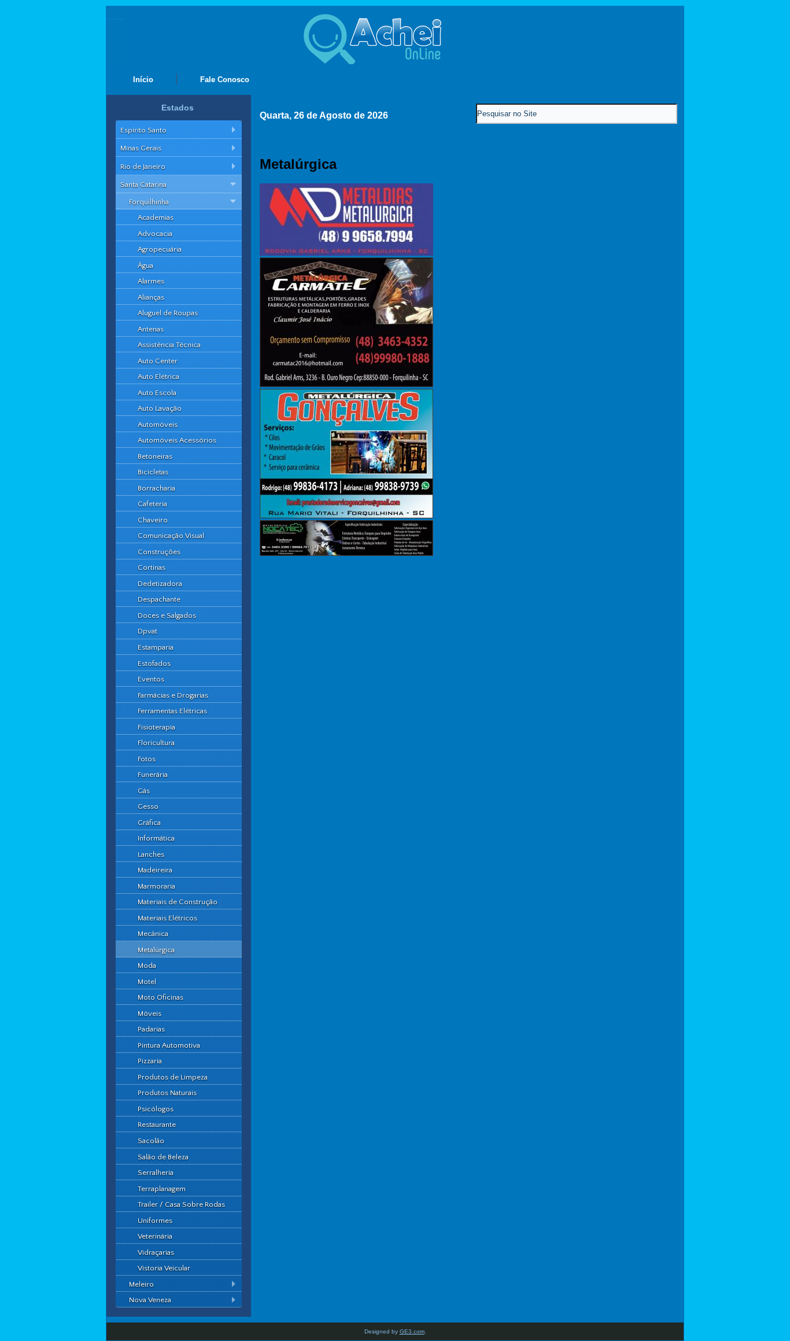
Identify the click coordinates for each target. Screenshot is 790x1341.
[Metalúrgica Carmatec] (346, 384)
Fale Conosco (224, 79)
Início (143, 79)
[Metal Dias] (346, 253)
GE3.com (412, 1331)
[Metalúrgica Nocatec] (346, 553)
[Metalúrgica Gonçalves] (346, 515)
